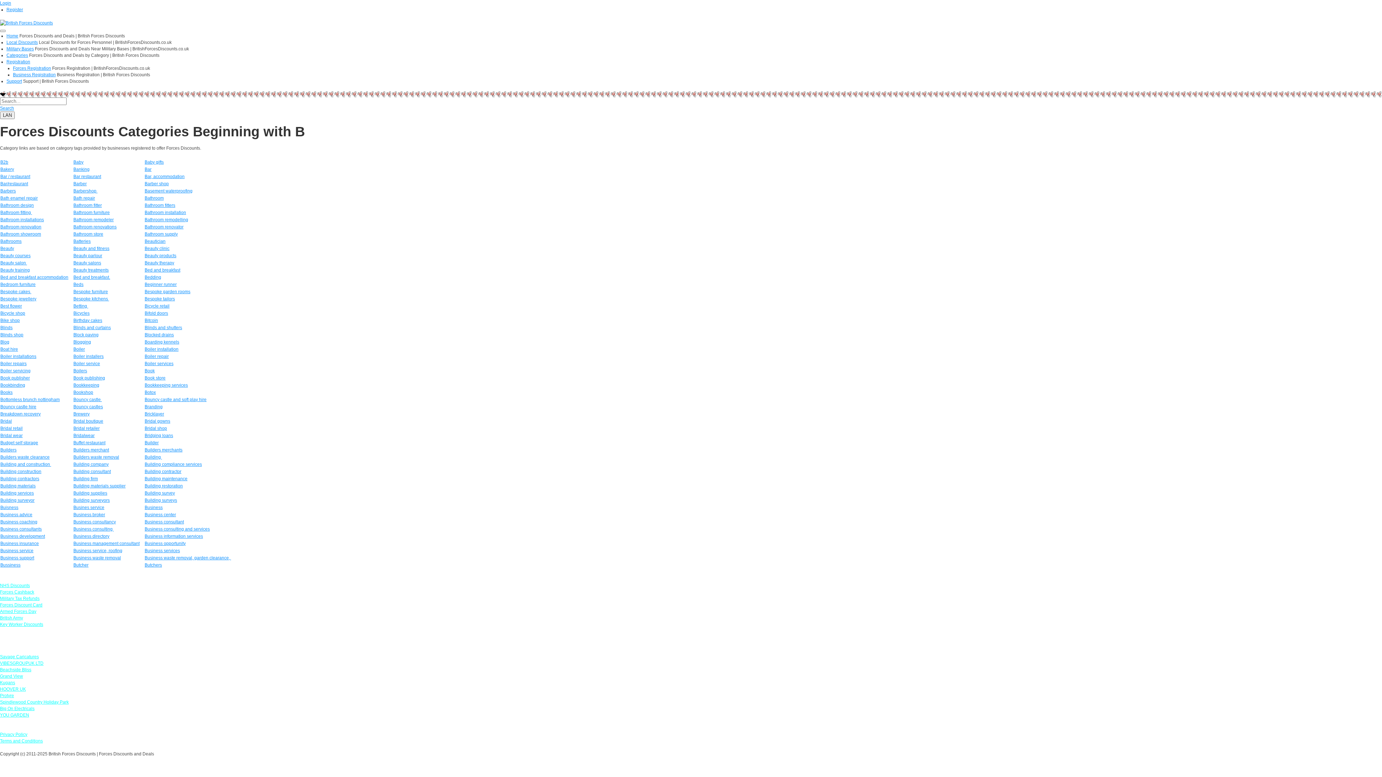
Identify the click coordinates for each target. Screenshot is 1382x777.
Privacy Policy (13, 734)
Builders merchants (163, 450)
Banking (81, 169)
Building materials (18, 486)
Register (14, 9)
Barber (80, 183)
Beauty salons (87, 262)
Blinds (6, 327)
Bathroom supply (161, 234)
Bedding (153, 277)
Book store (155, 378)
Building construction (20, 471)
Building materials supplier (99, 486)
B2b (4, 162)
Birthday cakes (87, 320)
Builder (152, 442)
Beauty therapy (159, 262)
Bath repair (84, 198)
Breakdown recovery (20, 414)
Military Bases (20, 48)
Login (5, 3)
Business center (160, 514)
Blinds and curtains (92, 327)
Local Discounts (22, 42)
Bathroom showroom (20, 234)
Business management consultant (106, 543)
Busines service (88, 507)
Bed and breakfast (162, 270)
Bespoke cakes (15, 291)
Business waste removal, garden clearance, (188, 557)
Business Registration (34, 74)
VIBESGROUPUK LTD (22, 663)
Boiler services (159, 363)
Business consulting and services (177, 529)
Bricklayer (154, 414)
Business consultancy (94, 521)
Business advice (16, 514)
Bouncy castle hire (18, 406)
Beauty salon (13, 262)
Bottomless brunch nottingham (30, 399)
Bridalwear (84, 435)
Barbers (8, 191)
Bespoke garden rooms (167, 291)
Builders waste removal (96, 457)
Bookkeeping (86, 385)
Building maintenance (166, 478)
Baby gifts (154, 162)
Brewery (81, 414)
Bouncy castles (88, 406)
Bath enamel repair (19, 198)
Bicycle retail (157, 306)
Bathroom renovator (164, 227)
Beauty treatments (91, 270)
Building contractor (163, 471)
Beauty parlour (87, 255)
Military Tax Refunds (20, 598)
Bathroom (154, 198)
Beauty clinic (157, 248)
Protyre (7, 695)
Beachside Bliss (15, 669)
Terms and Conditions (21, 741)
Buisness (9, 507)
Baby (78, 162)
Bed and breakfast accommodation (34, 277)
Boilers (80, 370)
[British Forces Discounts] (26, 22)
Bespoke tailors (160, 298)
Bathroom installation (165, 212)
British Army (11, 618)
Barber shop (157, 183)
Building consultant (92, 471)
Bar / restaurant (15, 176)
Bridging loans (159, 435)
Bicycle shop (12, 313)
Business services (162, 550)
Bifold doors (156, 313)
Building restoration (164, 486)
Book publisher (15, 378)
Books (6, 392)
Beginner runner (161, 284)
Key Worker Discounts (21, 624)
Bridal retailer (86, 428)
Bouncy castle (87, 399)
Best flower (11, 306)
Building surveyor (17, 500)
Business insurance (19, 543)
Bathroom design (17, 205)
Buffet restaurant (89, 442)
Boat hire (9, 349)
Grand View (11, 676)
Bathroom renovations (95, 227)
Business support (17, 557)
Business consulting (93, 529)
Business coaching (18, 521)
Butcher (81, 565)
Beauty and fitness (91, 248)
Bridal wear (11, 435)
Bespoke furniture (90, 291)
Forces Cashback (17, 592)
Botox (150, 392)
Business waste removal (97, 557)
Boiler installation (162, 349)
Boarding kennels (162, 342)
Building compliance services (173, 464)
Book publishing (89, 378)
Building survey (160, 493)
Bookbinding (12, 385)
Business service (16, 550)
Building (153, 457)
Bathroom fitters (160, 205)
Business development (22, 536)
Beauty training (15, 270)
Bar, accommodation (165, 176)
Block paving (86, 334)
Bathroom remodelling (166, 219)
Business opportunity (165, 543)
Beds (78, 284)
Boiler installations (18, 356)
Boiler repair (157, 356)
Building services (17, 493)
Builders (8, 450)
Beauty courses (15, 255)
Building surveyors (91, 500)
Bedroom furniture (18, 284)
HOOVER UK (13, 689)
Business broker (89, 514)
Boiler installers (88, 356)
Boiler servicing (15, 370)
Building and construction (25, 464)
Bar (148, 169)
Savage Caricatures (19, 656)
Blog (4, 342)
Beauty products (160, 255)
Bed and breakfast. (91, 277)
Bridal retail (11, 428)
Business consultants (21, 529)
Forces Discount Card (21, 605)
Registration (18, 61)
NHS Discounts (15, 585)
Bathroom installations (22, 219)
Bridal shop (156, 428)
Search (7, 108)
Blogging (82, 342)
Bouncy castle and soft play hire (176, 399)
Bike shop (10, 320)
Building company (91, 464)
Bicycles (81, 313)
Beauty (7, 248)
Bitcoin (151, 320)
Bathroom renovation (20, 227)
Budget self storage (19, 442)
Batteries (82, 241)
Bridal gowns (157, 421)
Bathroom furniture (91, 212)
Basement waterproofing (169, 191)
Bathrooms (11, 241)
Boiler (79, 349)
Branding (154, 406)
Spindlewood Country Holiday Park (34, 702)
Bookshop (83, 392)
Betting (80, 306)
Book (150, 370)
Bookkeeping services (166, 385)
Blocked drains (159, 334)
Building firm (85, 478)
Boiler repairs (13, 363)
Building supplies (90, 493)
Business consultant (164, 521)
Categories (17, 55)
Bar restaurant (87, 176)
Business (154, 507)
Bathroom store (88, 234)
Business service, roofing (97, 550)
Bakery (7, 169)
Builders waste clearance (25, 457)
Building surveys (161, 500)
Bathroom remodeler (93, 219)
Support (14, 81)
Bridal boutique (88, 421)
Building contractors (19, 478)
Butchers (153, 565)
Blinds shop (11, 334)
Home (12, 35)
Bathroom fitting (16, 212)
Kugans (7, 682)
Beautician (155, 241)
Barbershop (85, 191)
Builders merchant (91, 450)
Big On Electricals (17, 708)
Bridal (6, 421)
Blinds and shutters (163, 327)
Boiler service (86, 363)
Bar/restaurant (14, 183)
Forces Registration (32, 68)
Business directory (91, 536)
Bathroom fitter (87, 205)
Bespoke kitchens (91, 298)
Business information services (174, 536)
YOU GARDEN (14, 715)
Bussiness (10, 565)
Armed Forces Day (18, 611)
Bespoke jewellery (18, 298)
